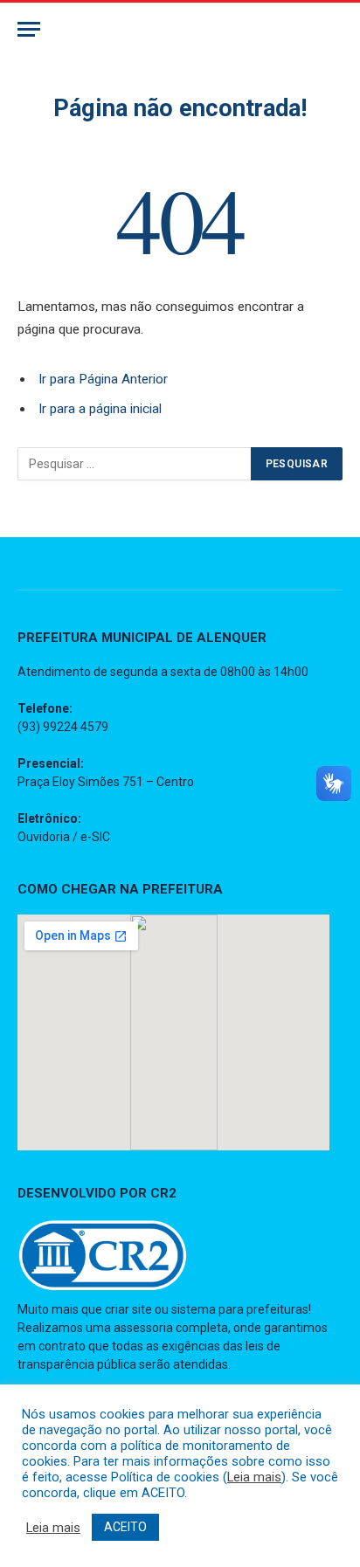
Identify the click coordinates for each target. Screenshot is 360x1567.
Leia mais (254, 1477)
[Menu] (28, 29)
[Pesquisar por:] (135, 463)
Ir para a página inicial (100, 409)
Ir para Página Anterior (103, 379)
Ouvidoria (43, 837)
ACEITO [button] (125, 1527)
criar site (128, 1309)
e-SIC (95, 837)
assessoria (143, 1328)
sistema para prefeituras (239, 1309)
